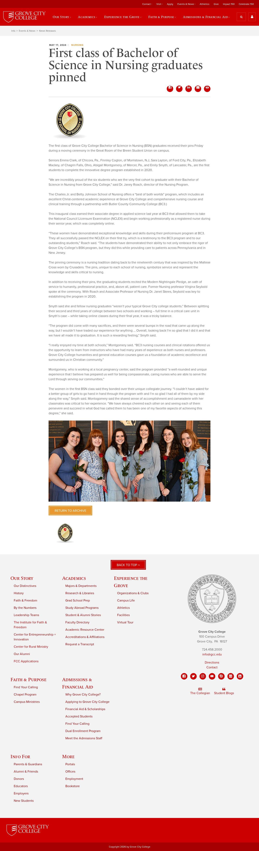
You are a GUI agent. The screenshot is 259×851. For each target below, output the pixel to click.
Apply (170, 4)
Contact (212, 667)
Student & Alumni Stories (83, 615)
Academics (74, 578)
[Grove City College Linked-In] (240, 676)
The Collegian (200, 693)
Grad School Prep (77, 600)
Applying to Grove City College (87, 702)
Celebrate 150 (246, 4)
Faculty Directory (77, 622)
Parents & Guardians (28, 764)
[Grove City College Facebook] (184, 676)
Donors (19, 779)
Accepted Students (78, 716)
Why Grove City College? (83, 695)
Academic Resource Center (84, 630)
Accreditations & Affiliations (84, 637)
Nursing (77, 45)
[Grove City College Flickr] (230, 676)
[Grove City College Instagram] (203, 676)
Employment (74, 779)
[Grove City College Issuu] (221, 676)
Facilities (123, 615)
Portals (70, 764)
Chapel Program (25, 695)
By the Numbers (25, 608)
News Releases (47, 30)
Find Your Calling (26, 687)
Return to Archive (70, 511)
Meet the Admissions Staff (83, 738)
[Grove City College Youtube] (212, 676)
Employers (21, 793)
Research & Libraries (79, 593)
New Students (24, 801)
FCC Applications (26, 661)
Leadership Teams (26, 615)
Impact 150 (229, 4)
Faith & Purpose (29, 679)
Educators (21, 786)
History (19, 593)
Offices (70, 772)
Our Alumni (22, 654)
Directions (212, 662)
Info (13, 30)
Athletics (204, 4)
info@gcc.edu (212, 654)
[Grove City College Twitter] (193, 676)
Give (216, 4)
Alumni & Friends (26, 772)
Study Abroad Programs (82, 608)
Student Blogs (224, 693)
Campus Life (126, 600)
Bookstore (72, 786)
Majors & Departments (81, 586)
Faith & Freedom (25, 600)
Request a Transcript (79, 644)
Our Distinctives (25, 586)
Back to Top (127, 565)
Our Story (22, 578)
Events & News (27, 30)
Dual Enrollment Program (83, 731)
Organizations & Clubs (133, 593)
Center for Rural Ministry (31, 647)
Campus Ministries (27, 702)
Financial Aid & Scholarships (85, 709)
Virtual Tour (125, 622)
